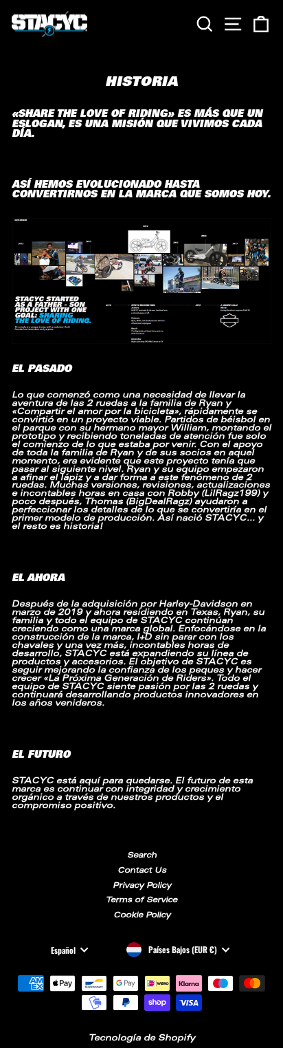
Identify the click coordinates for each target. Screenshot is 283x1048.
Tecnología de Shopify (142, 1038)
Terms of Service (141, 900)
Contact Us (141, 871)
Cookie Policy (141, 915)
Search (142, 856)
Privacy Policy (142, 886)
